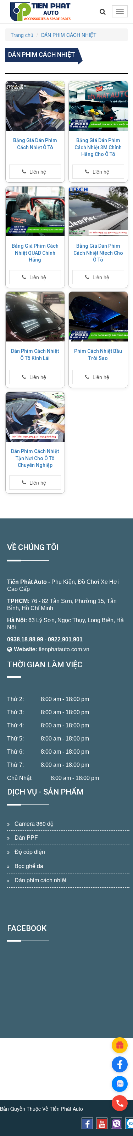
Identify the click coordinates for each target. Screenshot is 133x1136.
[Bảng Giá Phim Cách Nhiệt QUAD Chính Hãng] (35, 211)
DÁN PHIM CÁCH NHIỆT (68, 34)
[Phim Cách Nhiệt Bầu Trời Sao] (98, 316)
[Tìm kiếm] (102, 12)
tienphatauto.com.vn (64, 649)
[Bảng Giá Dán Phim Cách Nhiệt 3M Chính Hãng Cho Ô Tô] (98, 106)
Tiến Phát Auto (27, 582)
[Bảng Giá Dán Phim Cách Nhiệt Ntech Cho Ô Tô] (98, 211)
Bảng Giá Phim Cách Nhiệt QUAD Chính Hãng (35, 253)
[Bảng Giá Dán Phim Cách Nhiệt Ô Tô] (35, 106)
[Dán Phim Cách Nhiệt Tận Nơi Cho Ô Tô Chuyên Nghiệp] (35, 417)
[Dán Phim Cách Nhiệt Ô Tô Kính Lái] (35, 316)
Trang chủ (22, 34)
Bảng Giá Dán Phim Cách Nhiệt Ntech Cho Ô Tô (98, 253)
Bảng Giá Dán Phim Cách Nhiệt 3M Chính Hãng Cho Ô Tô (98, 147)
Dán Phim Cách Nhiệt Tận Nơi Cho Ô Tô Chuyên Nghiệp (35, 458)
